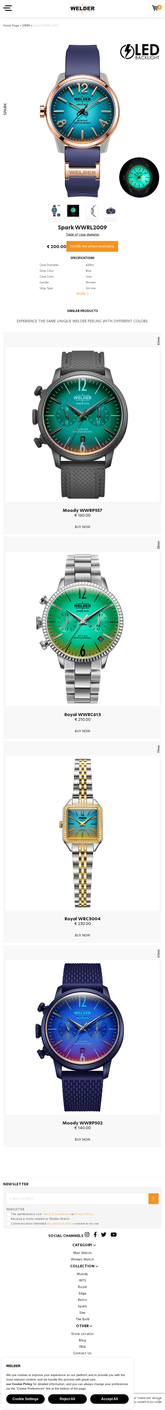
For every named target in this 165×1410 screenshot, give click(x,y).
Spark (82, 1306)
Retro (82, 1300)
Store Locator (82, 1334)
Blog (82, 1340)
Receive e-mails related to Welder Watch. (40, 1219)
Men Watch (82, 1253)
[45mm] (82, 505)
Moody (82, 1274)
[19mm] (82, 913)
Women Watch (82, 1259)
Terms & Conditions (56, 1214)
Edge (83, 1293)
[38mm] (82, 709)
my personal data (59, 1223)
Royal (82, 1287)
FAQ (82, 1347)
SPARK (26, 25)
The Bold (82, 1319)
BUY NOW (82, 527)
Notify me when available (92, 246)
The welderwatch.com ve (52, 1214)
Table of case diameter (82, 234)
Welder (82, 8)
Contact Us (82, 1353)
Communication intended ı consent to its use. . (56, 1223)
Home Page (11, 25)
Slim (82, 1313)
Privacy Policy (84, 1214)
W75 (82, 1280)
